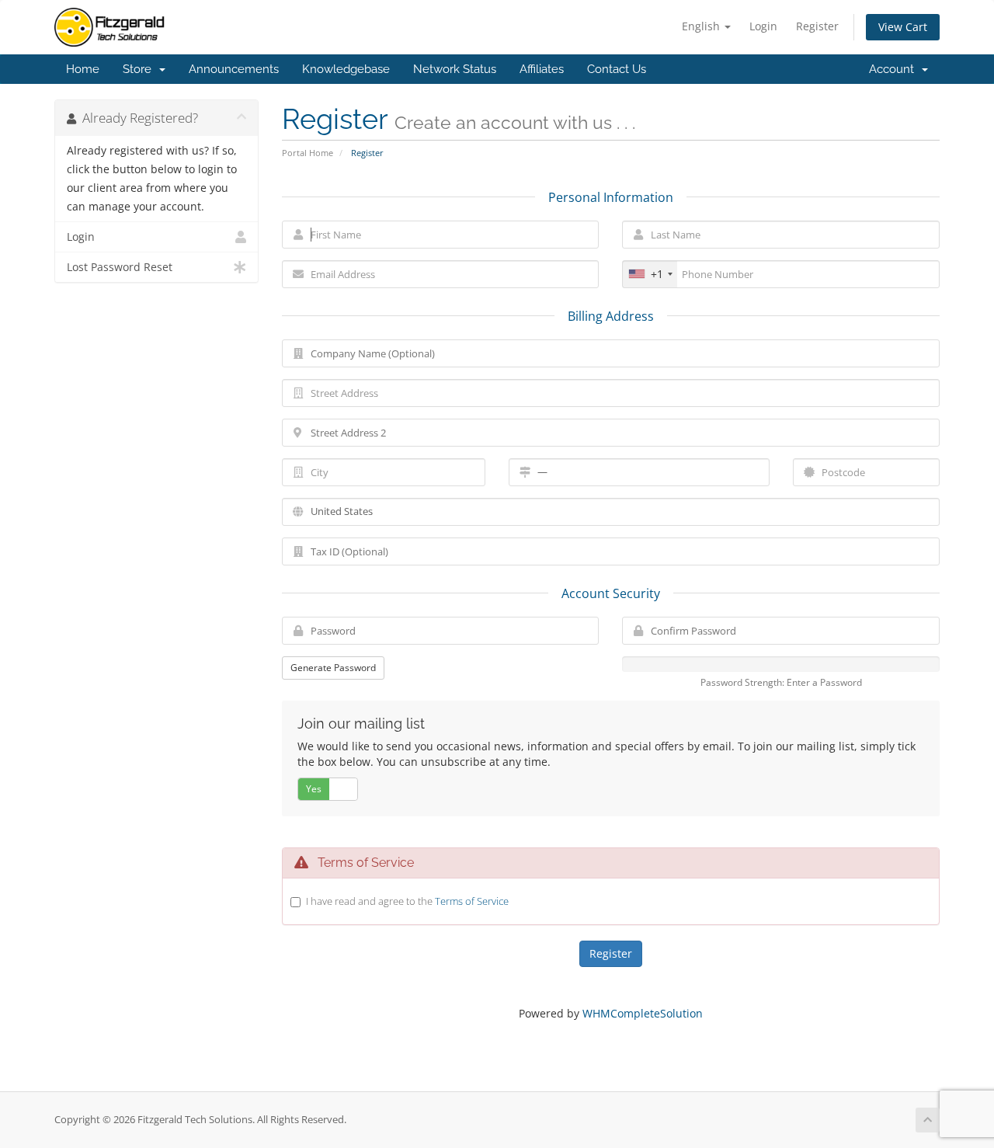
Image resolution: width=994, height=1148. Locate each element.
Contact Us (616, 69)
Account (894, 69)
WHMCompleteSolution (642, 1013)
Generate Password (333, 667)
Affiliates (542, 69)
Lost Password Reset (119, 267)
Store (140, 69)
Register (817, 26)
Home (82, 69)
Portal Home (307, 152)
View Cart (902, 26)
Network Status (454, 69)
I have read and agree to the (407, 901)
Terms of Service (472, 901)
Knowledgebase (346, 69)
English (702, 26)
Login (763, 26)
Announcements (234, 69)
